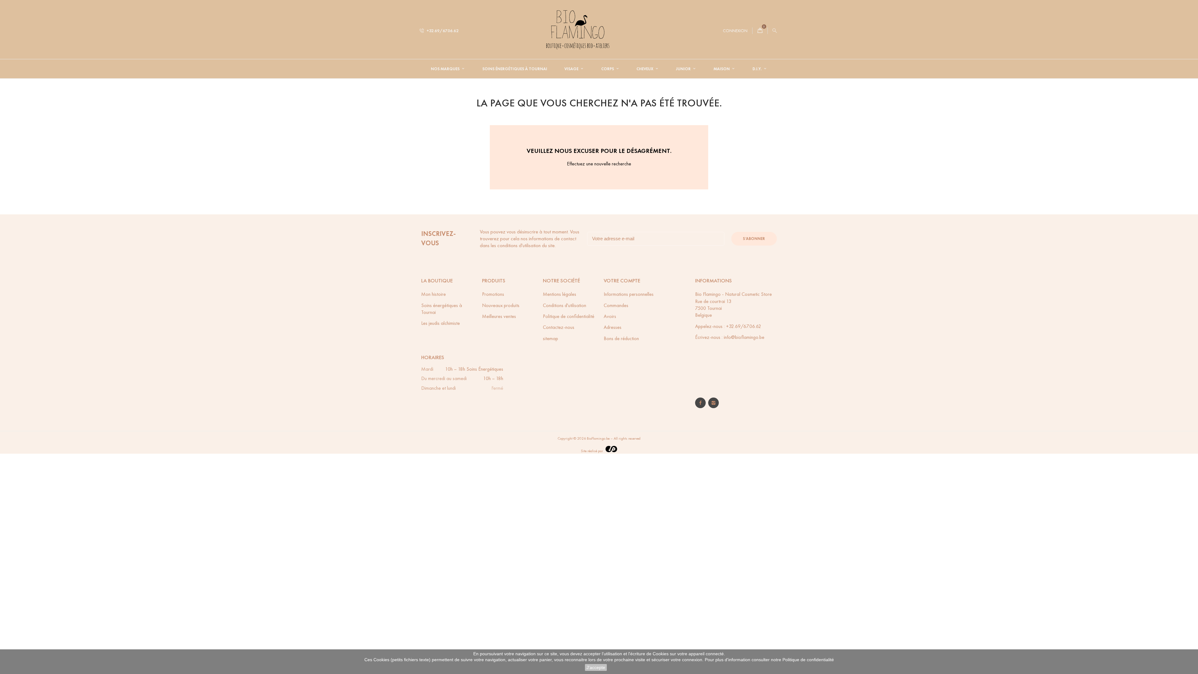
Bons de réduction (621, 338)
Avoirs (610, 316)
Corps (608, 68)
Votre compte (622, 280)
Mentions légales (559, 294)
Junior (684, 68)
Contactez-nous (558, 327)
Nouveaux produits (500, 305)
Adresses (612, 327)
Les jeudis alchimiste (440, 323)
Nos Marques (445, 68)
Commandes (616, 305)
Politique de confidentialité (808, 659)
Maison (722, 68)
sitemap (550, 338)
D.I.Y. (757, 68)
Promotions (493, 294)
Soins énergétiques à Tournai (514, 68)
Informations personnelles (629, 294)
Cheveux (645, 68)
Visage (571, 68)
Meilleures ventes (499, 316)
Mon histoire (433, 294)
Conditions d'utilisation (564, 305)
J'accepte (596, 667)
